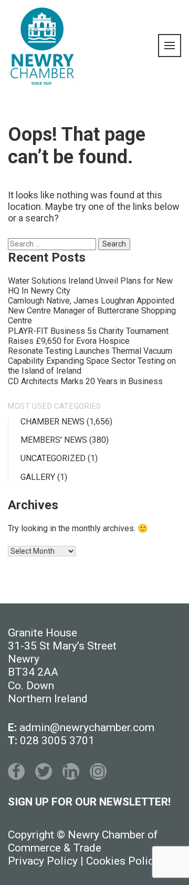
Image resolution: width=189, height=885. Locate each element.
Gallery (37, 477)
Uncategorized (53, 458)
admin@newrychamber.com (86, 727)
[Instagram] (98, 771)
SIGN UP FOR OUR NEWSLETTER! (89, 802)
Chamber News (52, 422)
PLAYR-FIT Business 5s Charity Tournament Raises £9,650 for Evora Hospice (88, 336)
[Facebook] (16, 771)
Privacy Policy (43, 861)
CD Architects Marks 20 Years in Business (85, 381)
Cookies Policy (122, 861)
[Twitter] (43, 771)
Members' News (53, 440)
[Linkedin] (70, 771)
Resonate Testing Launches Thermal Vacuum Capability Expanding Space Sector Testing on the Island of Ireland (92, 361)
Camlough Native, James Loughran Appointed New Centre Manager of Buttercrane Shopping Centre (92, 311)
